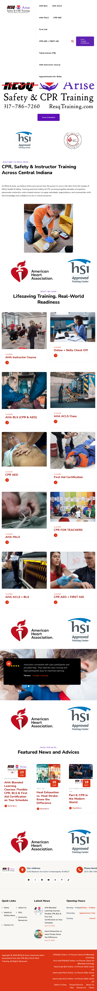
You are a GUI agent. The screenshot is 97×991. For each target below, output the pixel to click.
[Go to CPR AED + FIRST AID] (55, 602)
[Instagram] (55, 880)
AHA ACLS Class (65, 416)
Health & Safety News (9, 914)
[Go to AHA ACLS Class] (55, 421)
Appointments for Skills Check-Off (50, 78)
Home (6, 908)
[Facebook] (28, 880)
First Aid (43, 29)
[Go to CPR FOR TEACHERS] (55, 535)
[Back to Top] (92, 987)
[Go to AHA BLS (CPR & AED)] (7, 422)
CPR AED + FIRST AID (49, 41)
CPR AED (57, 17)
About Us (22, 908)
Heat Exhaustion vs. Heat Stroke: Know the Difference (48, 797)
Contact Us (9, 925)
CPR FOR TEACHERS (68, 530)
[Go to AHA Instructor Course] (7, 362)
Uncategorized (11, 778)
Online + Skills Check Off (71, 350)
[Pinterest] (61, 880)
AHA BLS (43, 6)
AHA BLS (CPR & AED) (21, 417)
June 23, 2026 (50, 926)
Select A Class (60, 985)
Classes (9, 354)
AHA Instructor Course (49, 65)
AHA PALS (44, 17)
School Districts (76, 985)
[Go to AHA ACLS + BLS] (7, 602)
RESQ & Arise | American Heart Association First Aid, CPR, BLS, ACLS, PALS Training (23, 958)
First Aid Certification (68, 477)
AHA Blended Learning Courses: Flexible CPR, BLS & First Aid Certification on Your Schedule (16, 791)
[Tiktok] (68, 880)
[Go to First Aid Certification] (55, 482)
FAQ (20, 912)
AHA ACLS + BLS (17, 597)
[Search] (72, 41)
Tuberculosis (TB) (47, 53)
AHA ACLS (57, 6)
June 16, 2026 (50, 940)
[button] (28, 686)
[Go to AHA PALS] (7, 542)
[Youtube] (48, 880)
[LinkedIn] (42, 880)
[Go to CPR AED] (7, 480)
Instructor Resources (22, 918)
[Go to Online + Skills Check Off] (55, 355)
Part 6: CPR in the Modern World (78, 798)
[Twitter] (35, 880)
